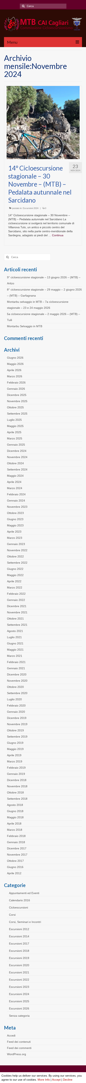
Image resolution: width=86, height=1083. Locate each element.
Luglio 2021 (14, 637)
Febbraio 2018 (16, 836)
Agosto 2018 (15, 804)
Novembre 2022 (17, 550)
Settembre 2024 (17, 469)
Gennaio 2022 (16, 600)
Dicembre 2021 (16, 606)
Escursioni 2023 (19, 986)
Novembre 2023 (17, 506)
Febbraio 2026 (16, 382)
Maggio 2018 (15, 817)
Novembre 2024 (17, 457)
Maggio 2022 (15, 575)
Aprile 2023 (14, 531)
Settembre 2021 (17, 624)
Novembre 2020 (17, 680)
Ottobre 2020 (15, 686)
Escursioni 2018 (19, 950)
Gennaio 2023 (16, 544)
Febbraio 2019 (16, 767)
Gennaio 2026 (16, 388)
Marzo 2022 (14, 587)
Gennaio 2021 (16, 668)
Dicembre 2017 (16, 848)
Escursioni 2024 (30, 208)
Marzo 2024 (14, 488)
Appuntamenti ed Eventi (24, 893)
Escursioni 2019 (19, 958)
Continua (57, 235)
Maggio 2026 (15, 363)
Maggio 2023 (15, 525)
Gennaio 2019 (16, 773)
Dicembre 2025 (16, 395)
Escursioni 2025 (19, 1001)
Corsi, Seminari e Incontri (25, 922)
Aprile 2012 (14, 873)
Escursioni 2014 (19, 936)
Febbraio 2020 (16, 705)
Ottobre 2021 (15, 618)
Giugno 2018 (15, 811)
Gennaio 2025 (16, 444)
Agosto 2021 (15, 631)
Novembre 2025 (17, 401)
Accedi (11, 1035)
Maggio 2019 (15, 749)
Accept (56, 1079)
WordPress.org (16, 1054)
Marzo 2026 (14, 376)
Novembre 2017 (17, 854)
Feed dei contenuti (19, 1041)
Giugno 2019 (15, 742)
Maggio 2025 (15, 426)
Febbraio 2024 (16, 494)
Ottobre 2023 (15, 513)
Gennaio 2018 (16, 842)
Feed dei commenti (19, 1048)
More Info (44, 1079)
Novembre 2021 (17, 612)
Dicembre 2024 (16, 450)
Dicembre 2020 (16, 674)
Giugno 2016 (15, 867)
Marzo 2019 (14, 761)
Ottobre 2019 (15, 730)
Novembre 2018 (17, 786)
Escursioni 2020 (19, 965)
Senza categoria (19, 1015)
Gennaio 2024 (16, 500)
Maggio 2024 (15, 475)
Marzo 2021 (14, 655)
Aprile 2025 (14, 432)
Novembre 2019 (17, 724)
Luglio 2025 (14, 419)
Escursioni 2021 (19, 972)
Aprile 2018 (14, 823)
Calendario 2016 (19, 900)
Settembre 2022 (17, 562)
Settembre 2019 (17, 736)
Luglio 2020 (14, 699)
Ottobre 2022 (15, 556)
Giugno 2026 (15, 357)
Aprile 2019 (14, 755)
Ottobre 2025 (15, 407)
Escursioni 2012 (19, 929)
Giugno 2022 (15, 568)
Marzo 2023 (14, 537)
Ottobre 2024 (15, 463)
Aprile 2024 (14, 481)
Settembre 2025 (17, 413)
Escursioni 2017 (19, 943)
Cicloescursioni (18, 907)
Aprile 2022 (14, 581)
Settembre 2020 (17, 693)
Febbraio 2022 (16, 593)
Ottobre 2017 (15, 860)
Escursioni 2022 (19, 979)
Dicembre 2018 (16, 780)
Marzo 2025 (14, 438)
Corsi (12, 914)
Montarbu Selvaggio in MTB (24, 326)
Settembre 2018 (17, 798)
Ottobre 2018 (15, 792)
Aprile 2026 (14, 370)
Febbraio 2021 (16, 662)
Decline (67, 1079)
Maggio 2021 (15, 649)
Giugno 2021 (15, 643)
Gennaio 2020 (16, 711)
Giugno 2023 (15, 519)
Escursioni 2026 (19, 1008)
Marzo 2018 (14, 829)
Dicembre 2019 (16, 718)
